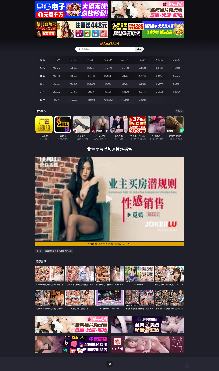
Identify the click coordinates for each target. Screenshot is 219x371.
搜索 (139, 49)
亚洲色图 (74, 84)
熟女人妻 (125, 68)
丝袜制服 (142, 68)
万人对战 (91, 60)
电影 (42, 76)
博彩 (42, 60)
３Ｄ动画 (108, 68)
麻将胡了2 (125, 60)
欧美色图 (91, 84)
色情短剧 (142, 100)
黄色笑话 (159, 92)
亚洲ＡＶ (57, 68)
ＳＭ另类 (176, 68)
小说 (42, 92)
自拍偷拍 (74, 68)
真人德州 (74, 60)
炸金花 (142, 60)
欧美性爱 (108, 76)
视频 (42, 68)
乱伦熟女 (159, 76)
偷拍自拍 (74, 76)
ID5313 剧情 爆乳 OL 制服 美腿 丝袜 (58, 251)
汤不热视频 (108, 100)
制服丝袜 (125, 76)
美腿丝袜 (125, 84)
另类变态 (176, 76)
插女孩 (57, 100)
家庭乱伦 (74, 92)
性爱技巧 (176, 92)
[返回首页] (187, 366)
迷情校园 (125, 92)
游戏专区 (108, 60)
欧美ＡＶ (91, 68)
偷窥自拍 (57, 84)
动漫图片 (108, 84)
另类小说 (142, 92)
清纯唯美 (142, 84)
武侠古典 (108, 92)
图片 (42, 84)
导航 (42, 100)
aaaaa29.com (109, 43)
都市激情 (57, 92)
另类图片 (176, 84)
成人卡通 (91, 76)
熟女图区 (159, 84)
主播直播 (159, 68)
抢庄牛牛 (176, 60)
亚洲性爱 (57, 76)
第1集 (39, 251)
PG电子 (57, 60)
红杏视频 (125, 100)
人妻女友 (91, 92)
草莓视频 (91, 100)
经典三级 (142, 76)
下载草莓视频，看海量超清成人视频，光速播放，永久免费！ (109, 244)
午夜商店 (74, 100)
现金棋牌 (159, 60)
